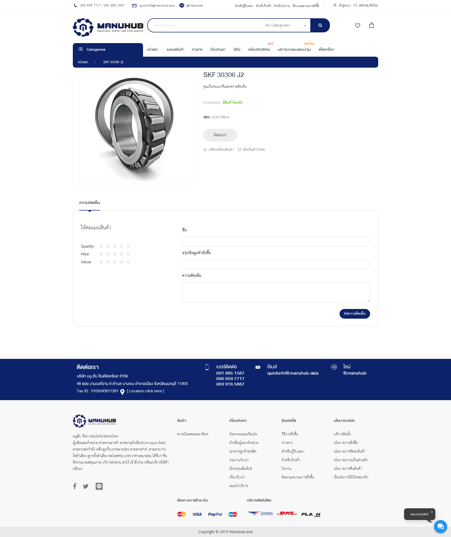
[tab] (89, 205)
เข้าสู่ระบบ (345, 5)
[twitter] (85, 487)
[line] (99, 486)
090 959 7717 (230, 379)
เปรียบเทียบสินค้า (221, 149)
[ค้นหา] (320, 25)
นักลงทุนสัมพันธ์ (240, 469)
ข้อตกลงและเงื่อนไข (243, 435)
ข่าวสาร (287, 443)
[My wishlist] (357, 25)
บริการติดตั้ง (342, 435)
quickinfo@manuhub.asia (292, 373)
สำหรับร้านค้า (263, 6)
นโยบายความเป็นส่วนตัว (351, 461)
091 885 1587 (230, 373)
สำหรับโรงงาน (282, 6)
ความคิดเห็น (89, 203)
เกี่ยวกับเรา (237, 478)
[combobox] (204, 25)
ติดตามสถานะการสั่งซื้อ (306, 6)
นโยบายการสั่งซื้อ (346, 443)
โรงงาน (286, 469)
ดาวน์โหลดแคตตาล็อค (192, 435)
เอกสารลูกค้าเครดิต (243, 452)
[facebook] (76, 487)
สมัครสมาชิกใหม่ (368, 5)
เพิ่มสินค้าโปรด (254, 149)
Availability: (212, 102)
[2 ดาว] (106, 246)
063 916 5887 (230, 384)
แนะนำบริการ (238, 486)
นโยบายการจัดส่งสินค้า (349, 452)
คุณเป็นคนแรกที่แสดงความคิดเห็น (225, 87)
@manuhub (195, 6)
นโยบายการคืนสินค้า (348, 469)
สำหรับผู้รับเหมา (244, 6)
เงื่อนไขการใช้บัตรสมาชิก (351, 478)
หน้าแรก (83, 62)
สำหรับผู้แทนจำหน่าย (243, 443)
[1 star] (102, 246)
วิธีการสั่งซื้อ (290, 435)
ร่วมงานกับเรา (239, 461)
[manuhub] (108, 27)
